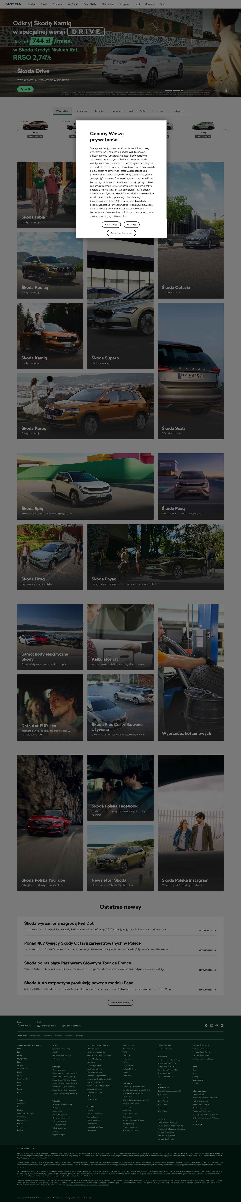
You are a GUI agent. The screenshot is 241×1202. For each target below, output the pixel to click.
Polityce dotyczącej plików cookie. (109, 216)
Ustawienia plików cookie (121, 233)
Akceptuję (131, 225)
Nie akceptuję (111, 225)
